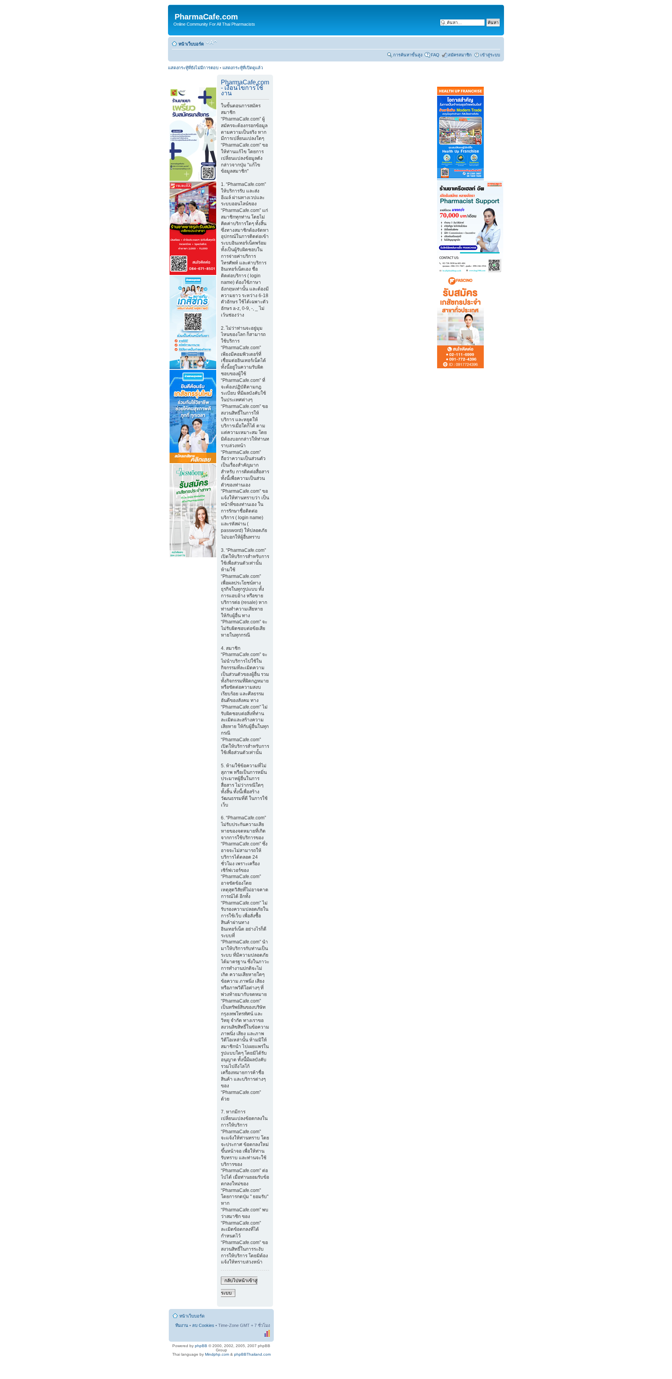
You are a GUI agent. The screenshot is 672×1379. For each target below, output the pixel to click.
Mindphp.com (217, 1354)
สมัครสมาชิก (460, 54)
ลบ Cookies (203, 1325)
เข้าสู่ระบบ (490, 54)
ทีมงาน (181, 1325)
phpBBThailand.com (252, 1354)
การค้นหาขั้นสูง (407, 54)
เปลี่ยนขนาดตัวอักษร (211, 42)
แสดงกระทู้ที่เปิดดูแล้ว (242, 67)
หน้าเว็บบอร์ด (191, 44)
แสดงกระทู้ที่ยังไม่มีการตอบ (193, 67)
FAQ (435, 54)
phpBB (201, 1346)
